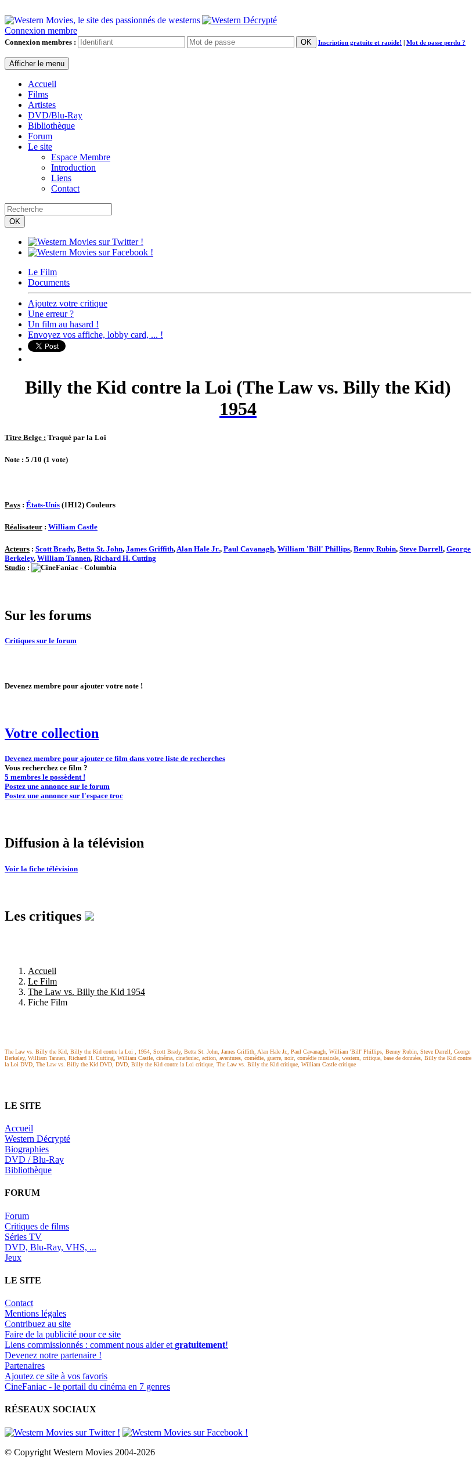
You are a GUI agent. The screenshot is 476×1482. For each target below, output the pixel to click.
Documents (49, 282)
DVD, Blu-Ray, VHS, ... (50, 1247)
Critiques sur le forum (41, 640)
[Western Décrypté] (239, 17)
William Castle (73, 526)
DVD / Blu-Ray (34, 1159)
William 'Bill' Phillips (313, 549)
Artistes (42, 105)
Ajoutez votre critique (67, 303)
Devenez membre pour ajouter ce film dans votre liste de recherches (115, 758)
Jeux (13, 1258)
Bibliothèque (51, 126)
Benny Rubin (375, 549)
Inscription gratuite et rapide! (360, 42)
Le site (40, 147)
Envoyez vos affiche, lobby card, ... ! (95, 335)
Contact (65, 188)
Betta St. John (99, 549)
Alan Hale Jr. (198, 549)
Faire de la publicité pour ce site (63, 1334)
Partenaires (25, 1366)
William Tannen (64, 558)
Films (38, 94)
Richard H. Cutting (125, 558)
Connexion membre (41, 30)
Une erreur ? (51, 314)
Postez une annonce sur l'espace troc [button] (64, 795)
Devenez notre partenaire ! (53, 1355)
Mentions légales (35, 1313)
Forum (40, 136)
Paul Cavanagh (248, 549)
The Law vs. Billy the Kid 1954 (86, 992)
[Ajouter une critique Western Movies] (89, 916)
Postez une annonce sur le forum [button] (57, 786)
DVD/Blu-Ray (55, 115)
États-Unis (43, 504)
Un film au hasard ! (63, 324)
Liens (61, 178)
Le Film (42, 272)
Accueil (42, 84)
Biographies (27, 1149)
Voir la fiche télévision (41, 868)
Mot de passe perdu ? (436, 42)
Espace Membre (80, 157)
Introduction (73, 167)
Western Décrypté (37, 1139)
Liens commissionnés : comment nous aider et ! (116, 1345)
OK (306, 42)
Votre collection (52, 733)
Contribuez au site (38, 1324)
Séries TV (23, 1237)
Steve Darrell (421, 549)
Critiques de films (37, 1226)
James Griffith (150, 549)
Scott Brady (54, 549)
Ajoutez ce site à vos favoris (56, 1376)
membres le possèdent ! (45, 777)
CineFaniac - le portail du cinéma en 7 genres (87, 1386)
